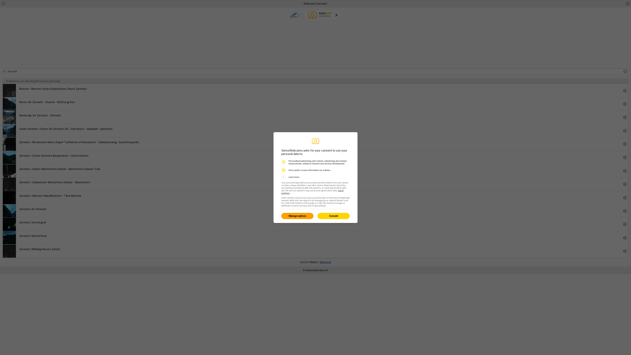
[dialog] (315, 177)
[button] (315, 177)
